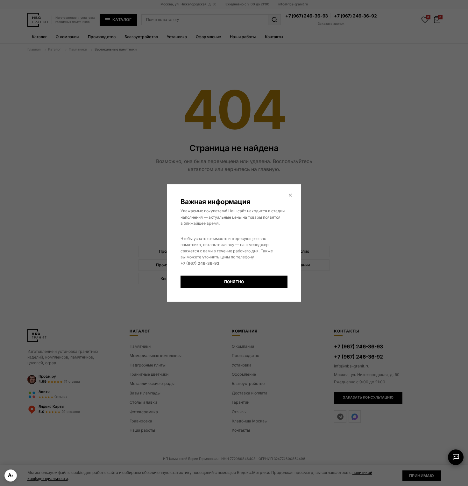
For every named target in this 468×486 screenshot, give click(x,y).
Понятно (234, 281)
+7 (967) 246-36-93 (200, 263)
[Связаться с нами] (456, 457)
